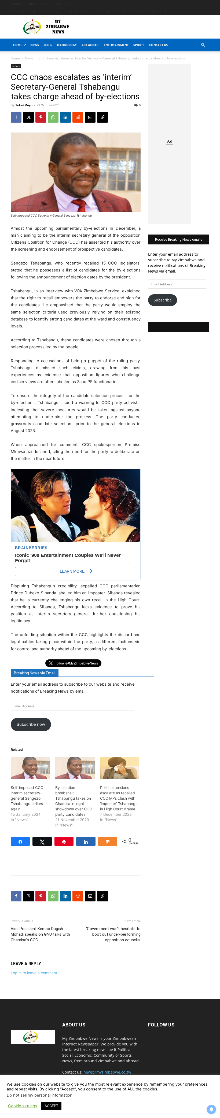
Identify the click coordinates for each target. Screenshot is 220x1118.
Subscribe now (31, 724)
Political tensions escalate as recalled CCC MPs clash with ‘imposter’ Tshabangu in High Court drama (119, 798)
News (34, 45)
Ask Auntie (90, 45)
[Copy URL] (102, 117)
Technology (67, 45)
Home (17, 45)
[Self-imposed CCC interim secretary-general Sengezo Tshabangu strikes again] (30, 768)
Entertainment (116, 45)
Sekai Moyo (24, 105)
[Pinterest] (40, 117)
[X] (28, 117)
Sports (138, 45)
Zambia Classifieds (134, 11)
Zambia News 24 (75, 11)
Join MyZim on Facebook (179, 326)
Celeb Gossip (50, 11)
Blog (48, 45)
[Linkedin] (65, 117)
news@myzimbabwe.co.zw (107, 1072)
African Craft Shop (23, 11)
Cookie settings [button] (22, 1106)
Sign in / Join (64, 4)
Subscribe (163, 300)
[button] (202, 45)
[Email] (90, 117)
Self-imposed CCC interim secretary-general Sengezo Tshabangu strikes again (27, 798)
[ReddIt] (77, 117)
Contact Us (159, 11)
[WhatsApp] (53, 117)
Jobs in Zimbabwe (104, 11)
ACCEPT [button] (51, 1106)
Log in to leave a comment (34, 972)
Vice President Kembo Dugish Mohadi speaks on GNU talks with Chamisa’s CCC (40, 934)
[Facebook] (16, 117)
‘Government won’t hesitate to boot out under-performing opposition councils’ (113, 934)
